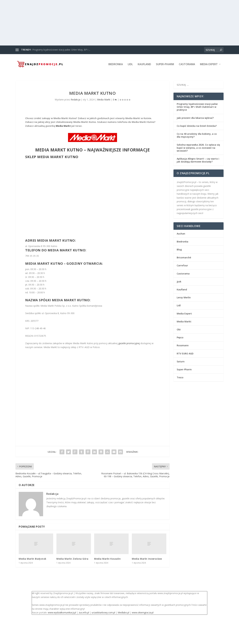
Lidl (130, 64)
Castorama (187, 64)
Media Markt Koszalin (107, 558)
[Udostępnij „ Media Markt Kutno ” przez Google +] (75, 452)
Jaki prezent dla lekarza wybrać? (195, 117)
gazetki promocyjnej (129, 343)
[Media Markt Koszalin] (111, 543)
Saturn (181, 361)
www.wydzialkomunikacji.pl (62, 612)
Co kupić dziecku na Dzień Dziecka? (197, 125)
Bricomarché (184, 257)
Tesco (180, 377)
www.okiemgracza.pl (142, 612)
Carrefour (182, 265)
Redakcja (75, 99)
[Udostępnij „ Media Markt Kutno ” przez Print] (120, 452)
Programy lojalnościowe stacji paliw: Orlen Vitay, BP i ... (61, 49)
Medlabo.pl (123, 612)
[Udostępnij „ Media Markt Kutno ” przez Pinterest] (88, 452)
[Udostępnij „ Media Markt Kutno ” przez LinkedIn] (94, 452)
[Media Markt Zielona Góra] (73, 543)
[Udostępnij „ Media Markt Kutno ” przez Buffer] (101, 452)
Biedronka (115, 64)
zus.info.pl (84, 612)
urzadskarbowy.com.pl (103, 612)
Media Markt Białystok (32, 558)
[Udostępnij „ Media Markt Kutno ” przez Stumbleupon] (107, 452)
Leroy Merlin (184, 297)
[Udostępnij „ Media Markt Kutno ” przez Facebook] (62, 452)
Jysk (179, 281)
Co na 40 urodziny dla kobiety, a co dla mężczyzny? (197, 135)
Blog (179, 249)
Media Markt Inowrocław (147, 558)
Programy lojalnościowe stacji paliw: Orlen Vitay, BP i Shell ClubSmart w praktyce (197, 106)
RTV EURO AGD (185, 353)
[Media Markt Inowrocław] (149, 543)
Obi (179, 329)
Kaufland (144, 64)
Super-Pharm (165, 64)
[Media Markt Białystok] (36, 543)
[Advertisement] (97, 22)
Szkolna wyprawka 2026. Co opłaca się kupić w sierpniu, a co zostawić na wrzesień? (198, 147)
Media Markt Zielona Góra (72, 558)
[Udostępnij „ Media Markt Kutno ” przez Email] (114, 452)
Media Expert (209, 64)
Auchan (181, 233)
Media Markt (103, 99)
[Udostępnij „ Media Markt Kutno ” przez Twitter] (68, 452)
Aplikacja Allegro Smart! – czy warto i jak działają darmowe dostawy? (198, 160)
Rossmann (183, 345)
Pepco (180, 337)
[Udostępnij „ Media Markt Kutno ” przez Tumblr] (81, 452)
